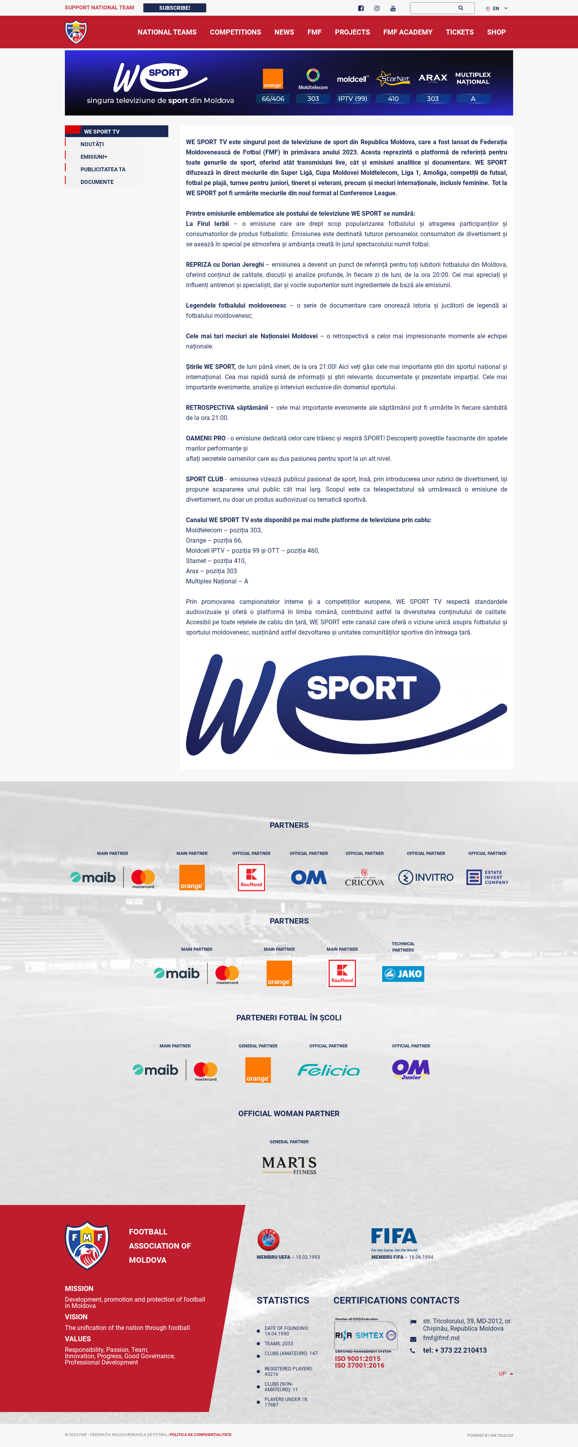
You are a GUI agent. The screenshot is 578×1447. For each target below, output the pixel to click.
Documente (97, 182)
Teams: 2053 (280, 1343)
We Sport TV (102, 131)
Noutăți (92, 144)
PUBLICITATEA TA (103, 169)
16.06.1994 (421, 1257)
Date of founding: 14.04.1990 (287, 1331)
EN (496, 8)
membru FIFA (387, 1257)
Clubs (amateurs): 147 (291, 1356)
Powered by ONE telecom (490, 1436)
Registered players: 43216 (289, 1371)
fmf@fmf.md (441, 1338)
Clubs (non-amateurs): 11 (282, 1386)
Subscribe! (174, 8)
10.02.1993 (308, 1257)
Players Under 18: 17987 (286, 1402)
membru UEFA (273, 1257)
